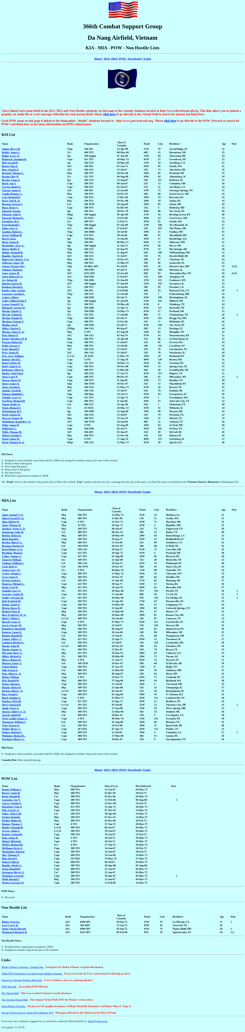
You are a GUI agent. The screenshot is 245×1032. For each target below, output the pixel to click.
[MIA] (114, 58)
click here (109, 114)
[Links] (147, 491)
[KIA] (107, 58)
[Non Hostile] (135, 491)
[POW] (122, 58)
